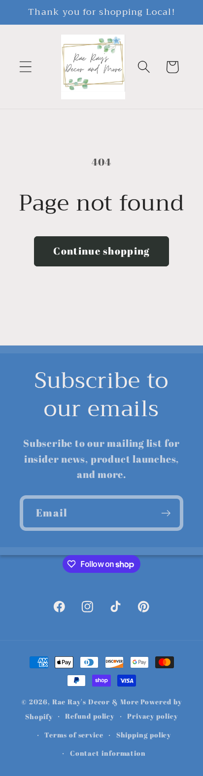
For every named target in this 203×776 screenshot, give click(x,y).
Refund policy (89, 716)
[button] (25, 67)
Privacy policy (152, 716)
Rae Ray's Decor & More (95, 701)
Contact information (108, 753)
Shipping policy (143, 734)
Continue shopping (101, 251)
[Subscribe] (166, 513)
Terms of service (73, 734)
